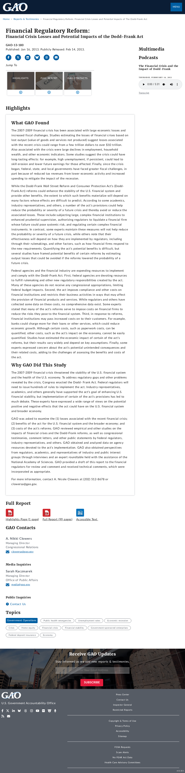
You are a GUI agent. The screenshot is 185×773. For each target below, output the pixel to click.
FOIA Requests (122, 747)
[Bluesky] (38, 57)
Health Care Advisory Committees (122, 762)
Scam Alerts (122, 752)
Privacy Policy (122, 726)
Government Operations (21, 620)
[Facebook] (10, 57)
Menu (176, 7)
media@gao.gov (20, 584)
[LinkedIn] (29, 57)
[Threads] (48, 57)
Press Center (122, 694)
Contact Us (17, 604)
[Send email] (57, 57)
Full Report (49, 78)
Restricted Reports (122, 710)
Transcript (144, 93)
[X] (19, 57)
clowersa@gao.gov (22, 552)
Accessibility (122, 731)
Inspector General (122, 705)
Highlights (21, 78)
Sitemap (122, 736)
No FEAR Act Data (122, 757)
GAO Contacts (78, 78)
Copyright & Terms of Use (122, 721)
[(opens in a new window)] (2, 711)
